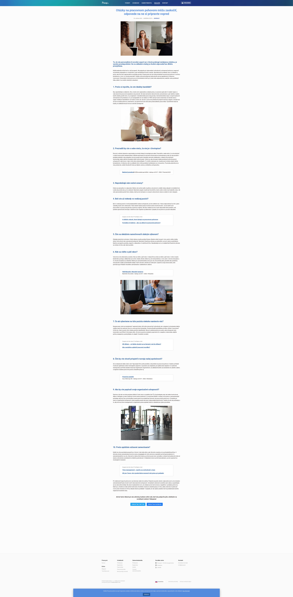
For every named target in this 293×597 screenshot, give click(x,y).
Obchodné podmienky (173, 581)
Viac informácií (186, 591)
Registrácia (120, 565)
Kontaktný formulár (183, 563)
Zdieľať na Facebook (154, 504)
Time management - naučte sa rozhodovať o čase (138, 470)
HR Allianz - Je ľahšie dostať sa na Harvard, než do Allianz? (141, 344)
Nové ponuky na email (122, 571)
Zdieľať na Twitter (138, 504)
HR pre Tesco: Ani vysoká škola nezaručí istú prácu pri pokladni (143, 473)
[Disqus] (146, 532)
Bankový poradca (127, 172)
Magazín (104, 569)
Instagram (159, 565)
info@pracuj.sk (181, 565)
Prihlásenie (119, 563)
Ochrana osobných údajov (185, 581)
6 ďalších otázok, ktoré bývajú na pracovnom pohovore (140, 219)
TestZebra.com (105, 571)
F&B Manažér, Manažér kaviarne (132, 272)
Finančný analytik (128, 377)
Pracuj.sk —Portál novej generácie (165, 563)
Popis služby (120, 567)
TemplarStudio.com (115, 582)
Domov (103, 563)
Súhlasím (146, 594)
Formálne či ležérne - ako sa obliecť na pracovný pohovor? (141, 223)
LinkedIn (159, 567)
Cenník (134, 567)
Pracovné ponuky (121, 569)
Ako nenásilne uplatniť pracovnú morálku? (136, 347)
